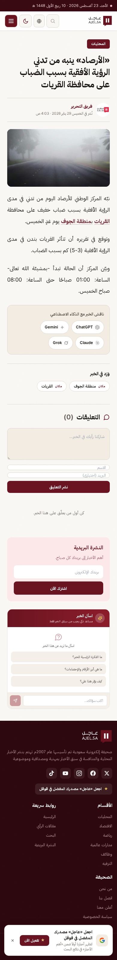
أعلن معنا (104, 907)
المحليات (98, 43)
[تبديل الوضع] (25, 21)
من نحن (105, 888)
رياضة (107, 835)
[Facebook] (93, 773)
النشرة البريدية (45, 844)
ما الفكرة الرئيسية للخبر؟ (87, 657)
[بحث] (52, 21)
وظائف (106, 854)
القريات (102, 221)
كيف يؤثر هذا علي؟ (91, 681)
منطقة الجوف (76, 221)
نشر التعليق (58, 487)
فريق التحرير (81, 106)
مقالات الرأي (46, 825)
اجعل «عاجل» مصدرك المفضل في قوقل (73, 788)
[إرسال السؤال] (15, 700)
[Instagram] (79, 773)
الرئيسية (50, 816)
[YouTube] (65, 773)
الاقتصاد (106, 825)
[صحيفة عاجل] (100, 21)
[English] (39, 21)
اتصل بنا (105, 897)
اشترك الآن (58, 588)
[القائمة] (11, 21)
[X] (106, 773)
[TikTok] (51, 773)
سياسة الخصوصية (97, 916)
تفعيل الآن (34, 940)
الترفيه (107, 863)
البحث (51, 835)
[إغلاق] (12, 940)
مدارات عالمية (101, 844)
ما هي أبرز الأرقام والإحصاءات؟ (83, 669)
